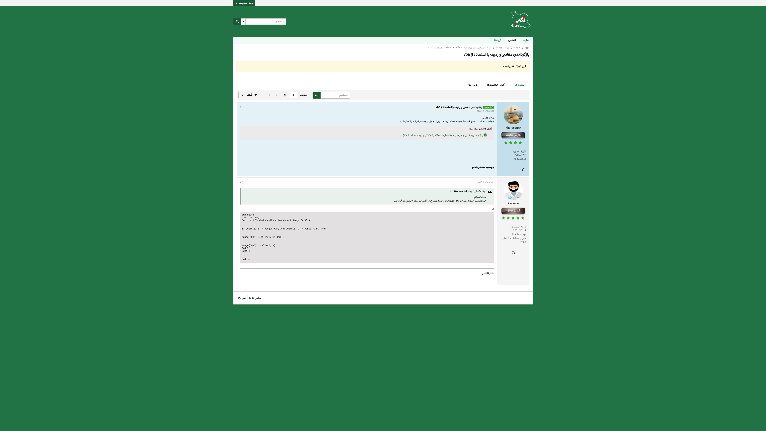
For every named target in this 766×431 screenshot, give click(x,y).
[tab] (519, 85)
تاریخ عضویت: (518, 151)
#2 (241, 182)
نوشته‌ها (519, 85)
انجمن (512, 40)
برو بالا (242, 298)
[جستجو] (237, 21)
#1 (241, 107)
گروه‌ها (497, 40)
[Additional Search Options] (243, 21)
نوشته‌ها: (521, 159)
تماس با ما (255, 298)
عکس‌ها (473, 85)
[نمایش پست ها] (451, 192)
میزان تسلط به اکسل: (514, 238)
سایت (526, 40)
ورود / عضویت (246, 3)
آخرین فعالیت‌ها (496, 85)
